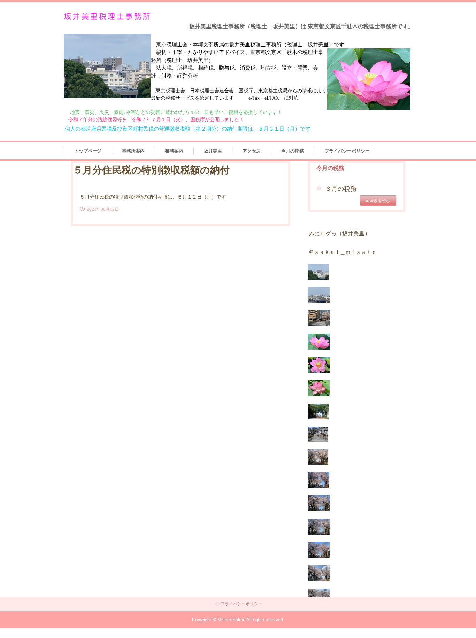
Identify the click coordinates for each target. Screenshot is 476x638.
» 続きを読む (378, 200)
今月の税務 (292, 151)
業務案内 (174, 151)
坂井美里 (213, 151)
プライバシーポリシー (347, 151)
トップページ (87, 151)
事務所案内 (133, 151)
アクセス (252, 151)
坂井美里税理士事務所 (108, 16)
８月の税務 (340, 188)
